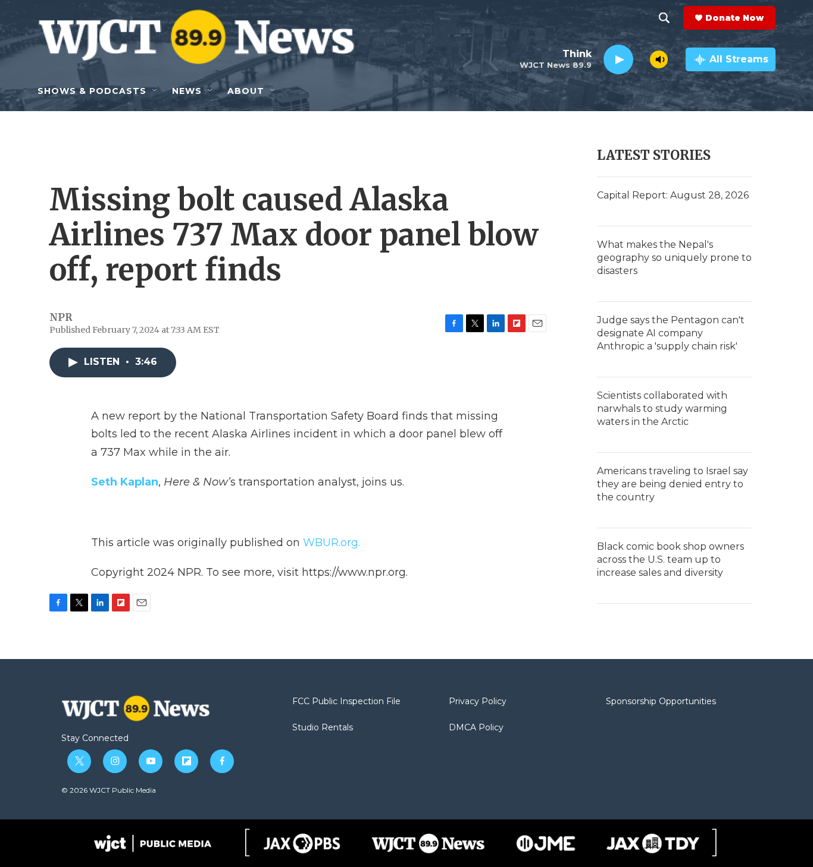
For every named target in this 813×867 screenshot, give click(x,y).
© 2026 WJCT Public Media (108, 790)
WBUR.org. (331, 542)
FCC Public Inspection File (346, 702)
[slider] (641, 59)
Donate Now (734, 18)
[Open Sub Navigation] (155, 91)
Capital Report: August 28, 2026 (673, 195)
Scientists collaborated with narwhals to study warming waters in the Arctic (662, 408)
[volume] (659, 59)
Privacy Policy (477, 702)
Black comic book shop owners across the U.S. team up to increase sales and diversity (670, 559)
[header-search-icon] (664, 17)
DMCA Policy (476, 728)
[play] (618, 60)
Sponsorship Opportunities (661, 702)
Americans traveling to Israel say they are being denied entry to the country (672, 484)
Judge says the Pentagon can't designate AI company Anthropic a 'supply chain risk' (671, 333)
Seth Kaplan (124, 481)
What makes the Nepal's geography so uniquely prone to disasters (674, 257)
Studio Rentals (322, 728)
